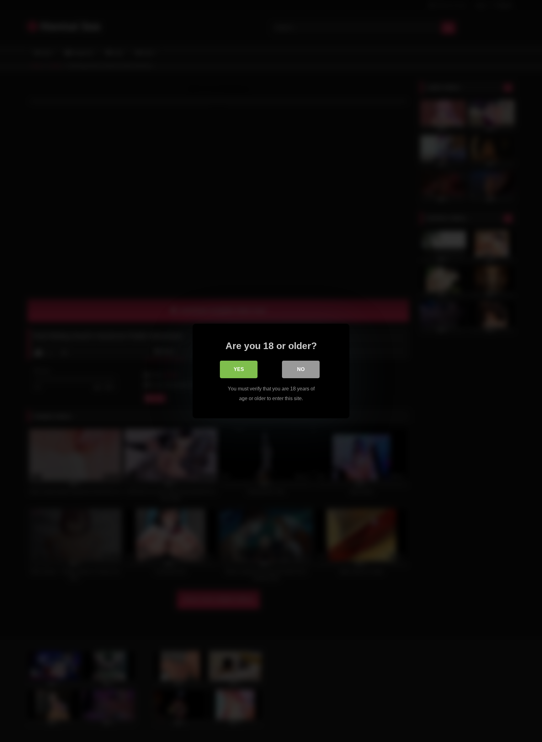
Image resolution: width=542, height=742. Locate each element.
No (301, 369)
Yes (239, 369)
